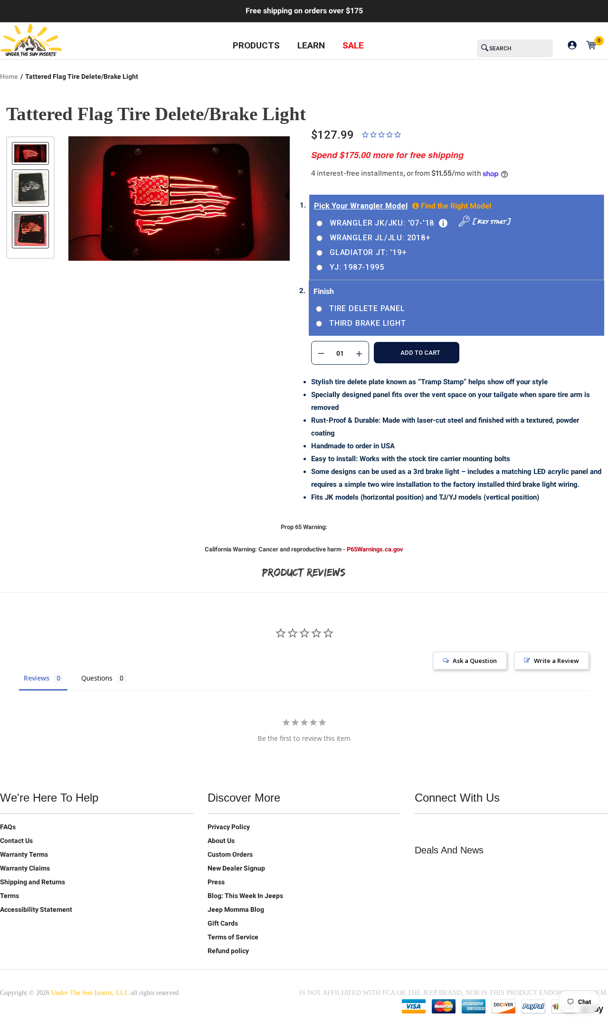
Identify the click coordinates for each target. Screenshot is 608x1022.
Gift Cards (223, 923)
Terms (9, 895)
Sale (353, 45)
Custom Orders (230, 854)
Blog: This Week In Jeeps (245, 895)
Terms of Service (233, 937)
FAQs (8, 827)
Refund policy (228, 951)
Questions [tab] (97, 677)
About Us (221, 840)
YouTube (462, 828)
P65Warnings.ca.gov (375, 549)
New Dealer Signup (236, 868)
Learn (311, 45)
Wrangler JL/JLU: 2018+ (380, 237)
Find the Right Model (455, 205)
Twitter (422, 828)
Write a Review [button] (556, 660)
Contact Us (16, 840)
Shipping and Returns (32, 882)
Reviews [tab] (36, 677)
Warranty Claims (25, 868)
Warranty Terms (24, 854)
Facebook (442, 828)
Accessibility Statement (36, 909)
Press (216, 882)
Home (9, 76)
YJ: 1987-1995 (357, 267)
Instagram (482, 828)
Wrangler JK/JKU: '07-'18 (382, 222)
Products (256, 45)
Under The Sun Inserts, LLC (90, 992)
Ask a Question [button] (475, 660)
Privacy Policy (229, 827)
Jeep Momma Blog (236, 909)
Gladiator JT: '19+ (368, 252)
